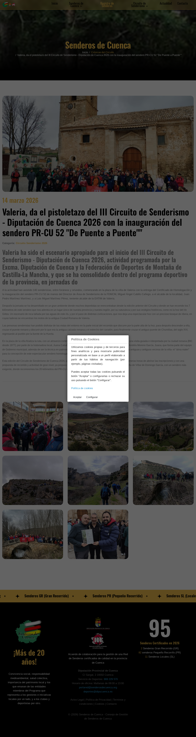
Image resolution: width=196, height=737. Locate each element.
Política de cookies (82, 388)
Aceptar (77, 397)
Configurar (92, 397)
